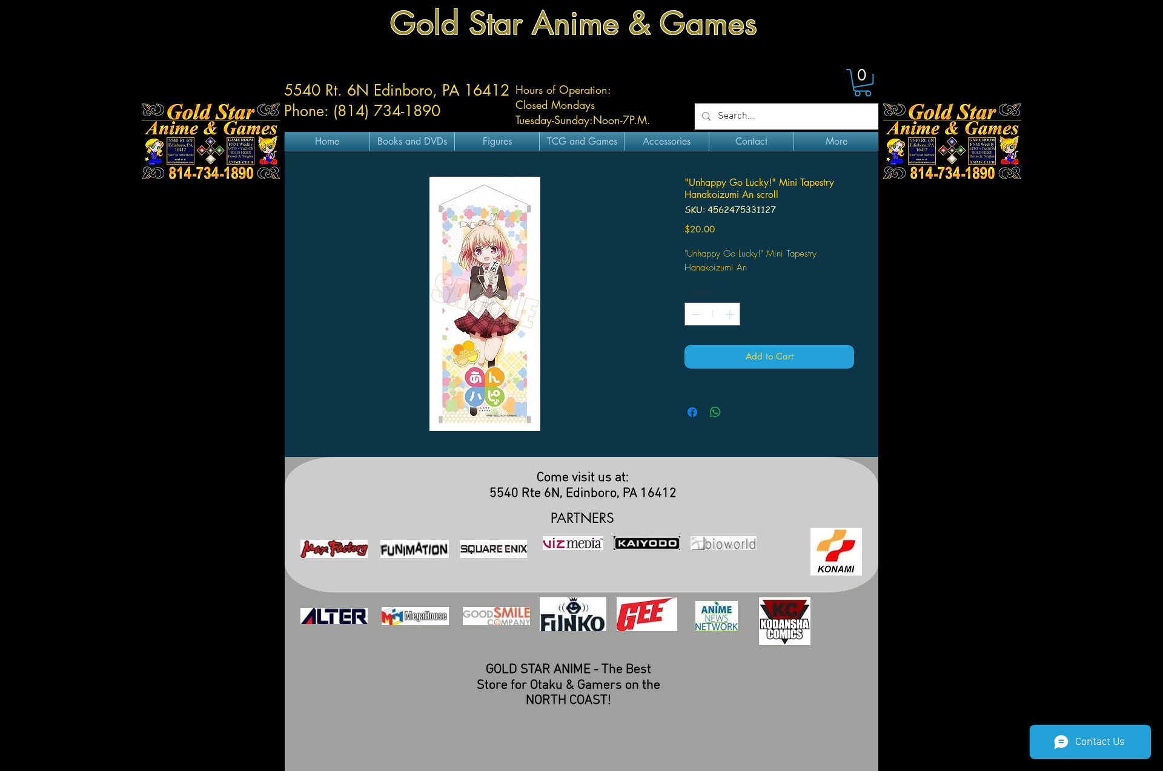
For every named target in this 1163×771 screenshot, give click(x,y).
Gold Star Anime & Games (573, 23)
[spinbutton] (713, 314)
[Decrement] (694, 314)
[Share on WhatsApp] (715, 412)
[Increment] (731, 314)
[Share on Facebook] (692, 412)
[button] (862, 82)
